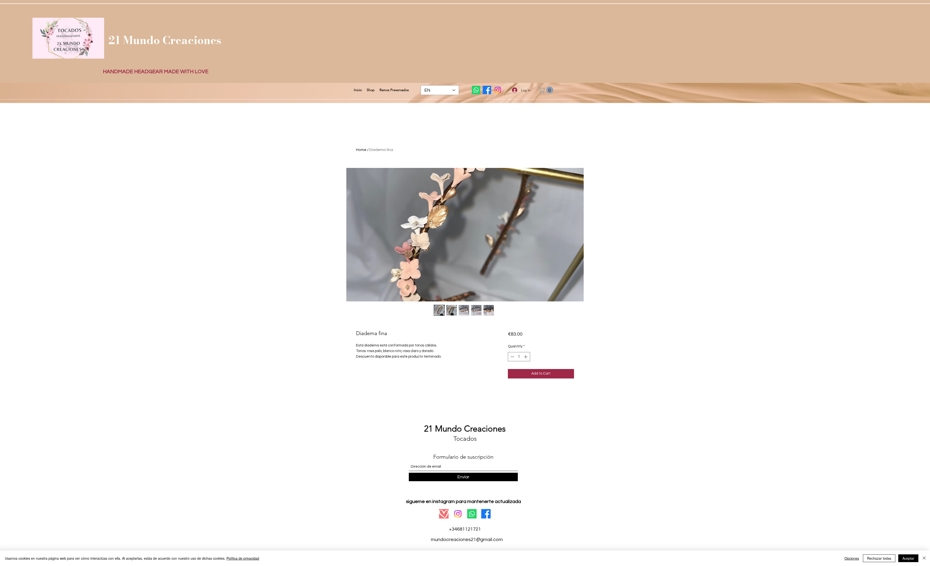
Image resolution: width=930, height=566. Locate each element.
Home (361, 150)
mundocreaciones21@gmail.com (467, 539)
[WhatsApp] (476, 90)
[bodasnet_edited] (444, 514)
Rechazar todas (879, 558)
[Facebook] (487, 90)
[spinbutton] (519, 356)
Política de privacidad (242, 558)
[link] (546, 90)
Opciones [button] (852, 558)
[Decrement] (512, 356)
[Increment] (526, 356)
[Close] (924, 558)
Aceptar (908, 558)
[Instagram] (498, 90)
